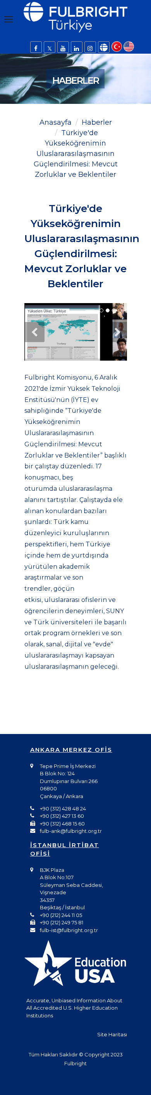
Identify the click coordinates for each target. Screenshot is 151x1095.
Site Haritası (112, 1034)
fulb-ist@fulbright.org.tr (69, 930)
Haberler (97, 122)
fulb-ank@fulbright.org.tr (71, 831)
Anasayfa (55, 122)
